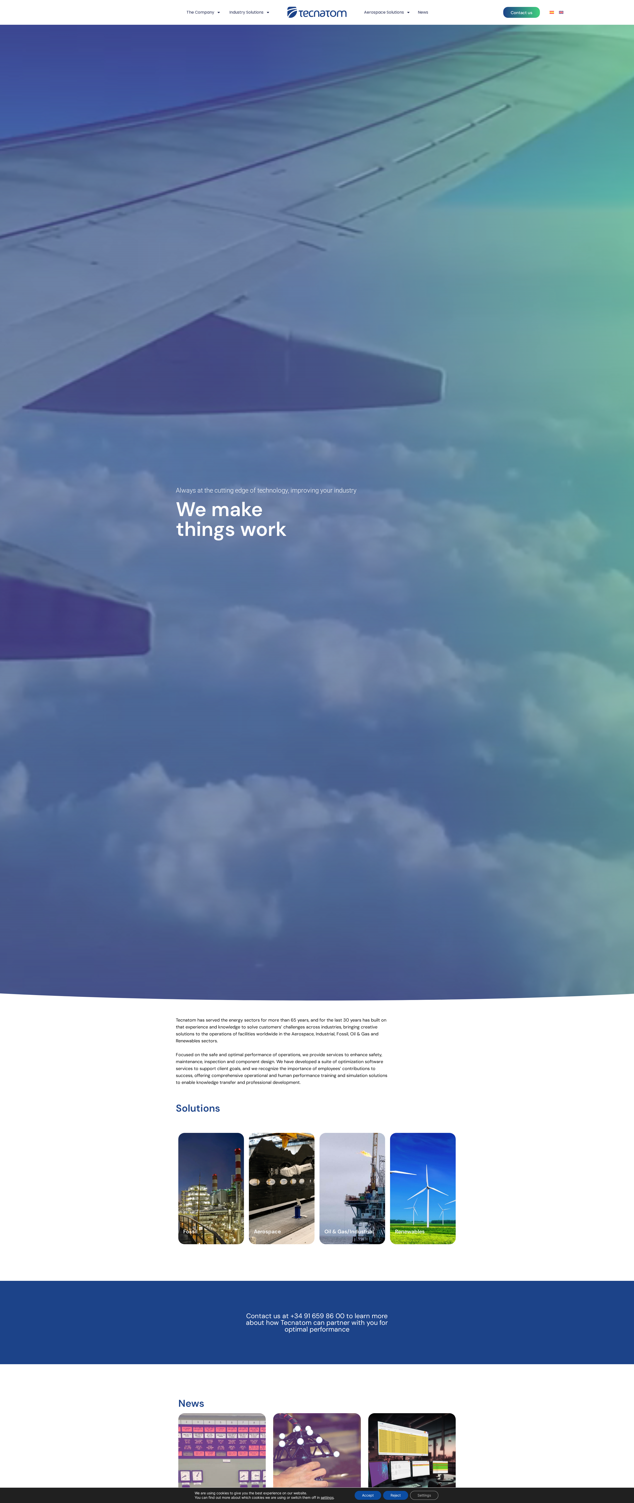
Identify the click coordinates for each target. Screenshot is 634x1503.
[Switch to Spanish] (551, 12)
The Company (200, 12)
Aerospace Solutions (384, 12)
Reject (396, 1495)
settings (327, 1497)
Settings (424, 1495)
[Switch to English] (561, 12)
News (423, 12)
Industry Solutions (246, 12)
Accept (368, 1495)
